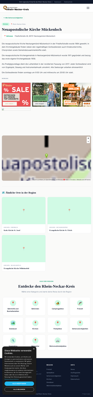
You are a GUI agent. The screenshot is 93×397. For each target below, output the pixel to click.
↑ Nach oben (86, 394)
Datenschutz (68, 2)
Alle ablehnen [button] (19, 389)
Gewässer (50, 382)
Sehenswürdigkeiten (53, 376)
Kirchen (49, 379)
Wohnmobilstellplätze (53, 385)
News (73, 369)
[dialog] (19, 370)
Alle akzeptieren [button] (19, 384)
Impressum (57, 2)
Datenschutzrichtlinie (12, 379)
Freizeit (49, 369)
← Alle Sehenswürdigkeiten (13, 18)
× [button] (34, 349)
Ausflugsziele (75, 372)
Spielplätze (50, 372)
